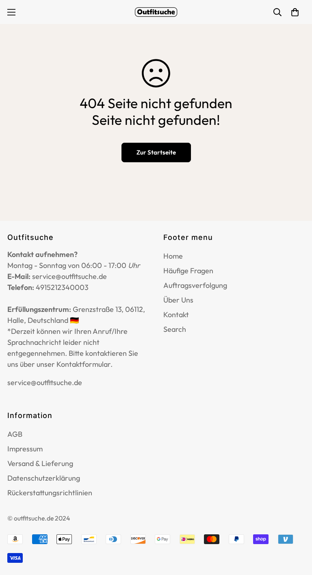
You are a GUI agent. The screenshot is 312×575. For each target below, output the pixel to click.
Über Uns (178, 300)
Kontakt (176, 314)
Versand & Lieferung (40, 463)
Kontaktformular (83, 364)
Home (173, 256)
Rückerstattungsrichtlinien (49, 492)
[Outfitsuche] (156, 12)
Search (174, 329)
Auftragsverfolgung (195, 285)
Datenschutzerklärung (43, 478)
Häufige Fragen (188, 270)
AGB (14, 434)
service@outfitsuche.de (44, 382)
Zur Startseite (156, 152)
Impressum (25, 448)
